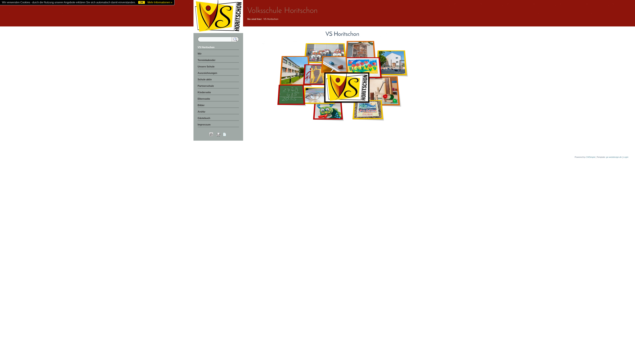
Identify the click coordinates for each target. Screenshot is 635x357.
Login (625, 157)
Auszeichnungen (207, 73)
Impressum (204, 124)
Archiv (201, 111)
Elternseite (204, 98)
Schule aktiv (205, 79)
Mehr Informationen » (160, 2)
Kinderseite (204, 92)
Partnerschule (206, 85)
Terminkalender (206, 60)
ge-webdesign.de (614, 157)
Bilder (201, 105)
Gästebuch (204, 118)
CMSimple (590, 157)
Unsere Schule (206, 66)
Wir (200, 53)
